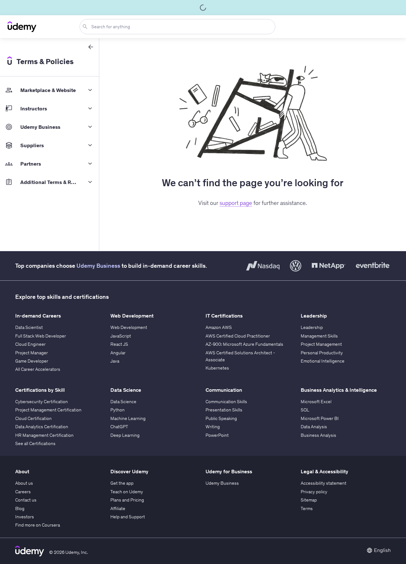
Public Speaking (221, 418)
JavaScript (120, 336)
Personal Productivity (322, 353)
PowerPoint (217, 435)
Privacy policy (314, 492)
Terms (307, 508)
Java (114, 361)
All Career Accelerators (37, 369)
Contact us (25, 500)
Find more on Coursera (37, 525)
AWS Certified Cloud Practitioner (238, 336)
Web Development (128, 327)
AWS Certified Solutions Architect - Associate (240, 356)
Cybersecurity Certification (41, 401)
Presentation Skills (224, 410)
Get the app (122, 483)
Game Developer (31, 361)
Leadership (312, 327)
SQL (305, 410)
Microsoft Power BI (320, 418)
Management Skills (319, 336)
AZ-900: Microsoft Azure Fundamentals (244, 344)
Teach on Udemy (126, 492)
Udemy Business (98, 265)
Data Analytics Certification (41, 427)
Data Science (123, 401)
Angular (118, 353)
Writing (213, 427)
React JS (119, 344)
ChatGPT (119, 427)
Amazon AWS (219, 327)
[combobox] (178, 26)
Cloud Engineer (30, 344)
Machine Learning (128, 418)
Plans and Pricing (127, 500)
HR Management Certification (44, 435)
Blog (19, 508)
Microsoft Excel (316, 401)
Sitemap (309, 500)
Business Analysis (318, 435)
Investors (24, 517)
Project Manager (31, 353)
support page (235, 203)
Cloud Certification (33, 418)
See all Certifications (35, 443)
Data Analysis (314, 427)
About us (24, 483)
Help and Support (127, 517)
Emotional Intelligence (322, 361)
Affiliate (117, 508)
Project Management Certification (48, 410)
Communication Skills (226, 401)
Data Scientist (29, 327)
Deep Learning (125, 435)
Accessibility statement (323, 483)
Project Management (321, 344)
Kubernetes (217, 368)
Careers (23, 492)
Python (117, 410)
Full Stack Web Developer (40, 336)
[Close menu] (90, 47)
